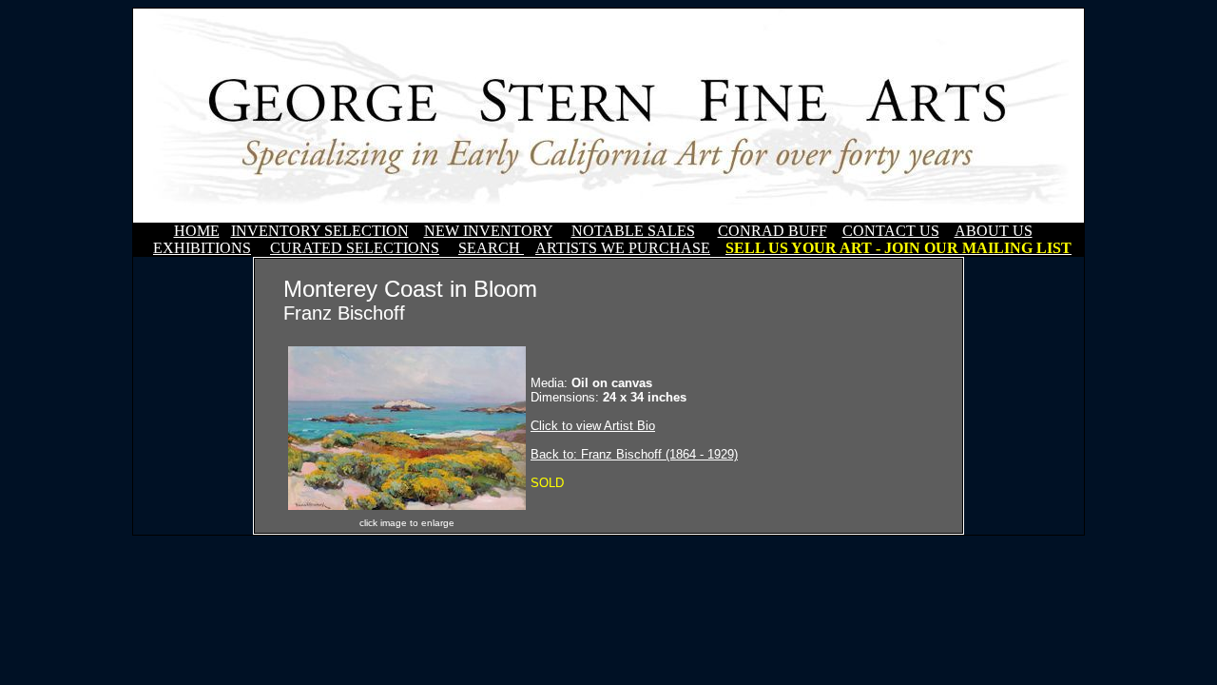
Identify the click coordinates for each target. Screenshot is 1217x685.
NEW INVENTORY (488, 231)
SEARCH (491, 248)
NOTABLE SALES (633, 231)
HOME (197, 231)
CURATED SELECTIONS (354, 248)
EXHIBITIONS (202, 248)
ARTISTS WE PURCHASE (622, 248)
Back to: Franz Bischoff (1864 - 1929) (634, 454)
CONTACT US (890, 231)
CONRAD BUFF (772, 231)
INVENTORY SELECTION (320, 231)
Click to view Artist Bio (593, 426)
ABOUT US (994, 231)
